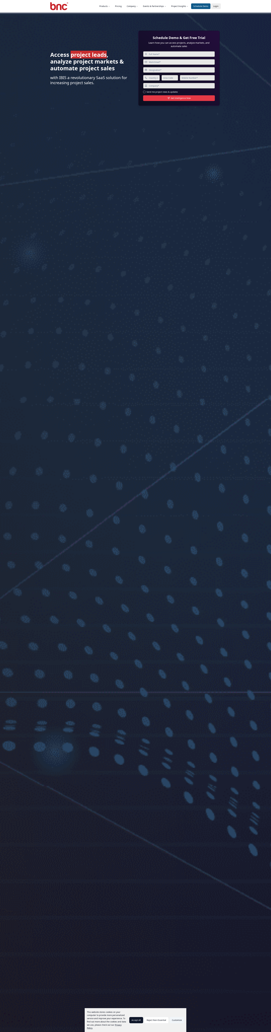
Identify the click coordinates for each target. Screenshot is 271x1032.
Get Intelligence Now (181, 98)
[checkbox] (144, 92)
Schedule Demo (200, 6)
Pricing (118, 6)
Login (215, 6)
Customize (177, 1020)
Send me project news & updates (162, 92)
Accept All (136, 1020)
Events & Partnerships (153, 6)
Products (103, 6)
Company (131, 6)
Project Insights (178, 6)
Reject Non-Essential (156, 1020)
